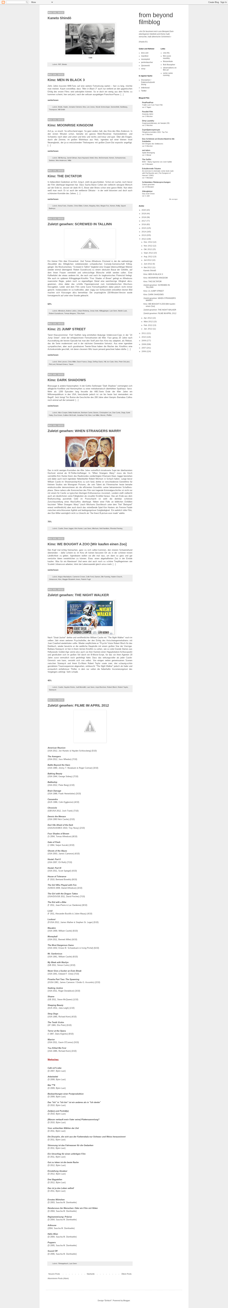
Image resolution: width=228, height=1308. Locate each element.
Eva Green (58, 415)
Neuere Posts (54, 1274)
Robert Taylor (123, 687)
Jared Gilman (72, 158)
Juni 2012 (148, 264)
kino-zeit (144, 53)
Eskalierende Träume (151, 169)
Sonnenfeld (115, 107)
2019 (144, 214)
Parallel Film (147, 112)
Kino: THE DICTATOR (65, 176)
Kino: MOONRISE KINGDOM (70, 125)
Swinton (52, 160)
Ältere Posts (126, 1274)
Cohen (85, 206)
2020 (144, 210)
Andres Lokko (71, 311)
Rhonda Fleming (116, 528)
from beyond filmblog (156, 18)
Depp (90, 362)
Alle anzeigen (173, 199)
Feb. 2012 (148, 325)
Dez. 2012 (148, 242)
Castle (60, 528)
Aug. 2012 (148, 257)
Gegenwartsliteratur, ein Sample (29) (156, 123)
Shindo (64, 64)
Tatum (71, 364)
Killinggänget (104, 311)
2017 (144, 221)
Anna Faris (62, 206)
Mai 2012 (148, 267)
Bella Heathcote (74, 412)
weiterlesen (53, 100)
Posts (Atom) (63, 1278)
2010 (144, 337)
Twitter (144, 91)
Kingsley (92, 206)
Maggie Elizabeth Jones (71, 579)
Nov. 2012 (148, 246)
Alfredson (61, 311)
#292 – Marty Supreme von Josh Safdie (157, 162)
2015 (144, 228)
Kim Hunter (78, 528)
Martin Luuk (122, 311)
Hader (65, 107)
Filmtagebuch (63, 1263)
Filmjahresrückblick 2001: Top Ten (155, 132)
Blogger (126, 1300)
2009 (144, 341)
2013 (144, 235)
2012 (144, 239)
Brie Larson (62, 362)
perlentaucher (147, 62)
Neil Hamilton (104, 528)
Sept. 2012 (148, 253)
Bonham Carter (86, 412)
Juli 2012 (148, 260)
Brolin (60, 107)
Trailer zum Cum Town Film (152, 105)
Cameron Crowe (79, 577)
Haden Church (116, 577)
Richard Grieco (62, 364)
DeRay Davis (98, 362)
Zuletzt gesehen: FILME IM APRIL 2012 (78, 705)
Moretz (103, 415)
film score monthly (167, 57)
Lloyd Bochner (100, 687)
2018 (144, 217)
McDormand (103, 158)
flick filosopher (169, 65)
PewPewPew (147, 102)
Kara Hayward (83, 158)
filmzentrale (168, 61)
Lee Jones (91, 107)
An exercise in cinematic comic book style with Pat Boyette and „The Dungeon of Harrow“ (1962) (158, 173)
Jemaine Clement (75, 107)
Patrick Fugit (86, 579)
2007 (144, 348)
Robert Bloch (112, 687)
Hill (105, 362)
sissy (143, 69)
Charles (70, 206)
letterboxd (145, 88)
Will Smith (61, 109)
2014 (144, 232)
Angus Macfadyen (65, 577)
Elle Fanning (105, 577)
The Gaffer (146, 159)
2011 (144, 333)
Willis (69, 160)
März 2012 (148, 322)
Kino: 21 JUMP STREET (67, 329)
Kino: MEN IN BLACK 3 (66, 80)
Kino (84, 107)
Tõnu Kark (81, 313)
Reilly (118, 206)
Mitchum (95, 528)
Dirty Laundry (148, 121)
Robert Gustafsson (56, 313)
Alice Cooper (62, 412)
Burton (95, 412)
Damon (97, 577)
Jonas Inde (94, 311)
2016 (144, 224)
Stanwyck (52, 690)
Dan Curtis (116, 412)
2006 (144, 351)
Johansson (53, 579)
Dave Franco (82, 362)
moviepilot (145, 59)
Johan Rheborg (83, 311)
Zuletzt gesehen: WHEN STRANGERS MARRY (84, 431)
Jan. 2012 (148, 329)
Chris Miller (72, 362)
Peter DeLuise (124, 362)
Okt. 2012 (148, 249)
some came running (168, 74)
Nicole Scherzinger (103, 107)
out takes (146, 150)
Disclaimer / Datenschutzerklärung (148, 82)
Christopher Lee (105, 412)
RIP (59, 64)
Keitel (92, 158)
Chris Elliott (78, 206)
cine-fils (166, 53)
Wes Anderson (61, 160)
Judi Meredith (81, 687)
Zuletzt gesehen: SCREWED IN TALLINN (80, 224)
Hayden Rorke (69, 687)
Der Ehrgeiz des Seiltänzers (152, 144)
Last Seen (113, 311)
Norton (111, 158)
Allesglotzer (147, 191)
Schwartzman (120, 158)
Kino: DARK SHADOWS (67, 380)
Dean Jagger (69, 528)
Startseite (91, 1274)
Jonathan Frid (82, 415)
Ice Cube (110, 362)
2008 (144, 344)
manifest (144, 56)
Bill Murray (62, 158)
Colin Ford (90, 577)
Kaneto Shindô (59, 18)
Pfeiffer (109, 415)
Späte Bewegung (148, 153)
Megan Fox (105, 206)
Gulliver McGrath (69, 415)
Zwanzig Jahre (147, 114)
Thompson (53, 109)
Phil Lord (52, 364)
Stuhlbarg (123, 107)
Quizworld (145, 66)
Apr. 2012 (148, 318)
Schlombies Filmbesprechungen (156, 182)
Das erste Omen (148, 194)
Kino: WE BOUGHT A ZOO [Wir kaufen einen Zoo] (87, 544)
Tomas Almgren (70, 313)
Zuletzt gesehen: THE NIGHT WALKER (78, 595)
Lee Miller (95, 415)
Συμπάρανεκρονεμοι (151, 130)
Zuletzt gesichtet (148, 184)
